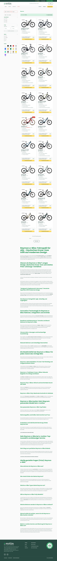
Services (40, 6)
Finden (51, 3)
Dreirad (10, 6)
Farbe (5, 43)
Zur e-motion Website (50, 557)
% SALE (18, 6)
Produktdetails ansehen (28, 39)
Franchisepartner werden (34, 546)
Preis (5, 25)
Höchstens (13, 26)
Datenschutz (10, 557)
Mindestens (5, 26)
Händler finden (50, 6)
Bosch (44, 507)
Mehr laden (36, 241)
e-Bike (6, 6)
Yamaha (41, 507)
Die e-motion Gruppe (34, 547)
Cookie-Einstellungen (16, 557)
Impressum (5, 557)
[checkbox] (4, 18)
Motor (5, 34)
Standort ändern (49, 14)
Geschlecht (6, 17)
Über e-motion (33, 544)
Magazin (44, 6)
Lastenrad (14, 6)
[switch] (5, 11)
